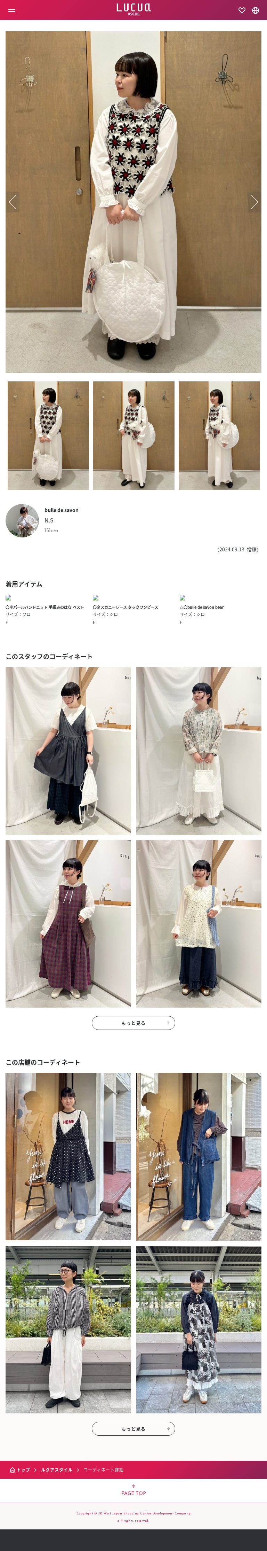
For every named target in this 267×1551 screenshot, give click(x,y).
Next (254, 202)
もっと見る (133, 1022)
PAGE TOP (133, 1493)
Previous (12, 202)
